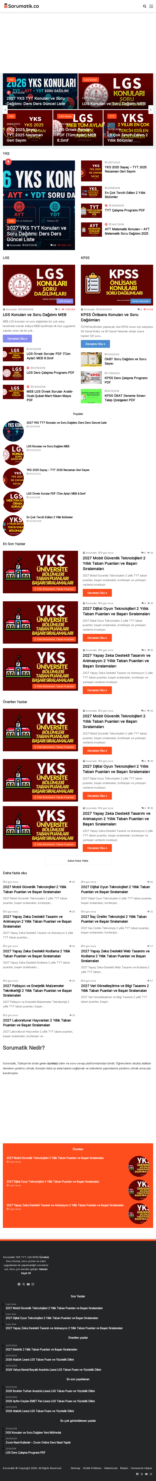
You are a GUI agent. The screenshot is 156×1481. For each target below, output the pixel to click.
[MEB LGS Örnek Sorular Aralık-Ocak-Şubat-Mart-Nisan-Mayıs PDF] (13, 392)
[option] (78, 109)
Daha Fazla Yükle (78, 860)
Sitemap (75, 1468)
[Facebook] (19, 1284)
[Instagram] (33, 1284)
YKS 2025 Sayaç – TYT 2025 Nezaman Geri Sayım (58, 469)
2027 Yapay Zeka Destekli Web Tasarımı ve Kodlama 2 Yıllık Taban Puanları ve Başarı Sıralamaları (115, 956)
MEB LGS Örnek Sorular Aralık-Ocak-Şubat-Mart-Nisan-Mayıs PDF (50, 396)
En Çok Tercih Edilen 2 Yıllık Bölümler (50, 517)
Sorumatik (15, 245)
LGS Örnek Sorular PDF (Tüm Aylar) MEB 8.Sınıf (56, 493)
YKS (11, 116)
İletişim (124, 1468)
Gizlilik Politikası (92, 1468)
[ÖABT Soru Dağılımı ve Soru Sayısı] (91, 359)
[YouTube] (28, 1284)
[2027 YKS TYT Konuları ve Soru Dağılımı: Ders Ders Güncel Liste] (39, 205)
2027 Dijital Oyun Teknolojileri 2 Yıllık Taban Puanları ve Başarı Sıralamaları (53, 1181)
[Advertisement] (78, 43)
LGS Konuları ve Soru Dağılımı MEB (34, 314)
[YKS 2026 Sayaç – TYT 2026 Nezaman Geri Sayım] (40, 91)
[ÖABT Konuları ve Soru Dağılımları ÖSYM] (115, 91)
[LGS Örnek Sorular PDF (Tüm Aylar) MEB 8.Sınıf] (13, 354)
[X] (23, 1284)
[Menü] (151, 7)
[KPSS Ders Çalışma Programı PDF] (91, 377)
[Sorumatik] (21, 6)
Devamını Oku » (17, 338)
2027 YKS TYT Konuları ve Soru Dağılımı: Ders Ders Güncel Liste (67, 422)
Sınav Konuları (92, 79)
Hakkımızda (111, 1468)
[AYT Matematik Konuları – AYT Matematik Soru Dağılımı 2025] (91, 229)
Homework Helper (141, 1468)
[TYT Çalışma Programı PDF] (28, 128)
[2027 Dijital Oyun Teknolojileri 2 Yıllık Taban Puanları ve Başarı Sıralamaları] (138, 1190)
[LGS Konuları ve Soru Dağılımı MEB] (13, 454)
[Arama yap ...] (144, 7)
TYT (11, 79)
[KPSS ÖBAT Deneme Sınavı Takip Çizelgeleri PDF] (91, 396)
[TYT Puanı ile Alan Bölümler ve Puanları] (128, 128)
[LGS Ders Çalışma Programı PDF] (13, 373)
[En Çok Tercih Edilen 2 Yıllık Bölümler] (91, 192)
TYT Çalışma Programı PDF (125, 210)
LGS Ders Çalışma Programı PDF (50, 372)
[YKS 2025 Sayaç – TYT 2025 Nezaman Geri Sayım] (91, 170)
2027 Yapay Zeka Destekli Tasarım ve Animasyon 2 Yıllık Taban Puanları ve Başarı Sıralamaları (116, 660)
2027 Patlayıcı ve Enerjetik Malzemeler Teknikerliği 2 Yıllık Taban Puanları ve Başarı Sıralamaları (37, 990)
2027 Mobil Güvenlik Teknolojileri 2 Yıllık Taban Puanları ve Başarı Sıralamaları (114, 563)
